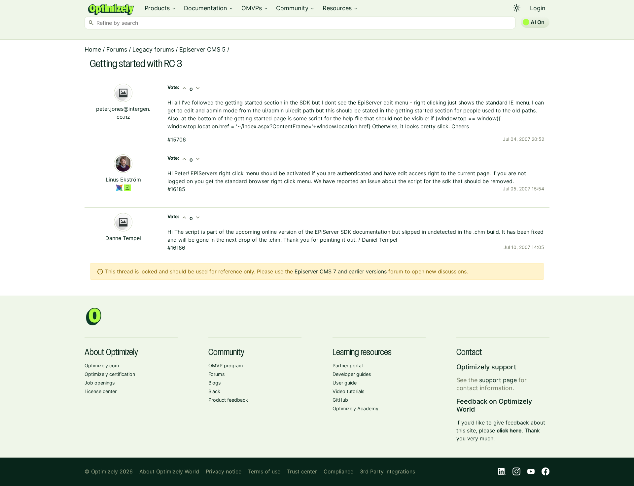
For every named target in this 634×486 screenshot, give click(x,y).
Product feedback (228, 400)
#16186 (176, 247)
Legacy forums (153, 49)
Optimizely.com (102, 365)
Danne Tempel (123, 238)
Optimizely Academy (355, 408)
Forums (116, 49)
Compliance (338, 471)
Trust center (302, 471)
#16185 (176, 189)
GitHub (340, 400)
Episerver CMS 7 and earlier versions (341, 271)
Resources (340, 8)
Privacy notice (223, 471)
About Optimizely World (169, 471)
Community (295, 8)
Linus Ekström (123, 179)
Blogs (214, 382)
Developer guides (352, 374)
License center (101, 391)
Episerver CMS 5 (202, 49)
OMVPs (254, 8)
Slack (214, 391)
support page (498, 380)
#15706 (176, 139)
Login (538, 8)
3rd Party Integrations (387, 471)
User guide (345, 382)
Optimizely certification (110, 374)
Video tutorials (349, 391)
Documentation (208, 8)
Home (93, 49)
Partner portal (348, 365)
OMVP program (225, 365)
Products (160, 8)
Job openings (100, 382)
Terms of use (264, 471)
